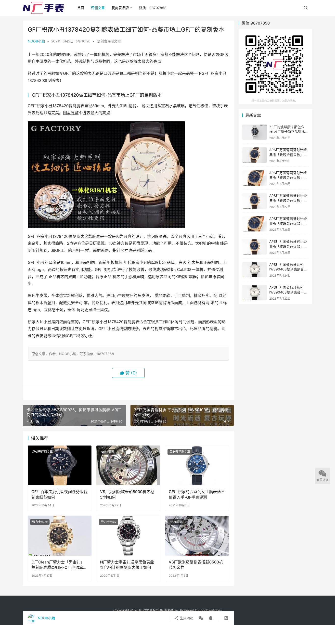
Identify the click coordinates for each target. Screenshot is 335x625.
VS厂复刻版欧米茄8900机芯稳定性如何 (127, 494)
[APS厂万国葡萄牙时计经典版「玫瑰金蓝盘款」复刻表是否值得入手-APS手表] (254, 224)
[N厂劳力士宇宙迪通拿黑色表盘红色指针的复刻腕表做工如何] (128, 535)
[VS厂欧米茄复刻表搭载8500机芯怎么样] (197, 535)
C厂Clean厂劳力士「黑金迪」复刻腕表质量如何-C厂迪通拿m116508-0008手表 (57, 565)
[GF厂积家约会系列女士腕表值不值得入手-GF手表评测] (197, 465)
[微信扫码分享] (200, 618)
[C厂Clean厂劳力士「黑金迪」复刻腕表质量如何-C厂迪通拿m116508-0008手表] (59, 535)
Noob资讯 (107, 452)
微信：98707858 (153, 8)
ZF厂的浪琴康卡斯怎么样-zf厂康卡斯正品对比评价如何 (288, 132)
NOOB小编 (36, 41)
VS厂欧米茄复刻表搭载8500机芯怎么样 (196, 565)
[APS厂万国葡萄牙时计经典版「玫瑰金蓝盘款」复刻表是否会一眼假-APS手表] (254, 155)
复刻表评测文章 (109, 41)
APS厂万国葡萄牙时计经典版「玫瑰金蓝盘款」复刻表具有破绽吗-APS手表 (288, 200)
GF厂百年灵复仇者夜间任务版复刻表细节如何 (59, 494)
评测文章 (98, 8)
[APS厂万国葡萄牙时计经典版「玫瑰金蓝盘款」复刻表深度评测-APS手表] (254, 247)
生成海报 (186, 618)
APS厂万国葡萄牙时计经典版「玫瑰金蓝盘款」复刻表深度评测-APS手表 (288, 246)
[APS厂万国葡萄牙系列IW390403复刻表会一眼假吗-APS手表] (254, 292)
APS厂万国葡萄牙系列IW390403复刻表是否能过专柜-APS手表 (288, 269)
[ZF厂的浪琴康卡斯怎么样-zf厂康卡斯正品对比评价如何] (254, 132)
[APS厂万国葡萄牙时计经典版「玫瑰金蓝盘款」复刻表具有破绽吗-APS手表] (254, 201)
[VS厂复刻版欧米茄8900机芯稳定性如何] (128, 465)
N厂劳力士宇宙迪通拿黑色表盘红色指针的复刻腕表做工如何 (127, 565)
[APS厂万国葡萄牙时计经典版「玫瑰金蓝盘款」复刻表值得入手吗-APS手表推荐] (254, 178)
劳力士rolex (40, 522)
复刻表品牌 (120, 8)
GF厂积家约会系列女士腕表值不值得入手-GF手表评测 (197, 494)
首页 (80, 8)
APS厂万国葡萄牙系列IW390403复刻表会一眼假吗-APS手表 (288, 292)
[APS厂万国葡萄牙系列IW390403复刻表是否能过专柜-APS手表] (254, 270)
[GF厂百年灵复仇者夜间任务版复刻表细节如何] (59, 465)
